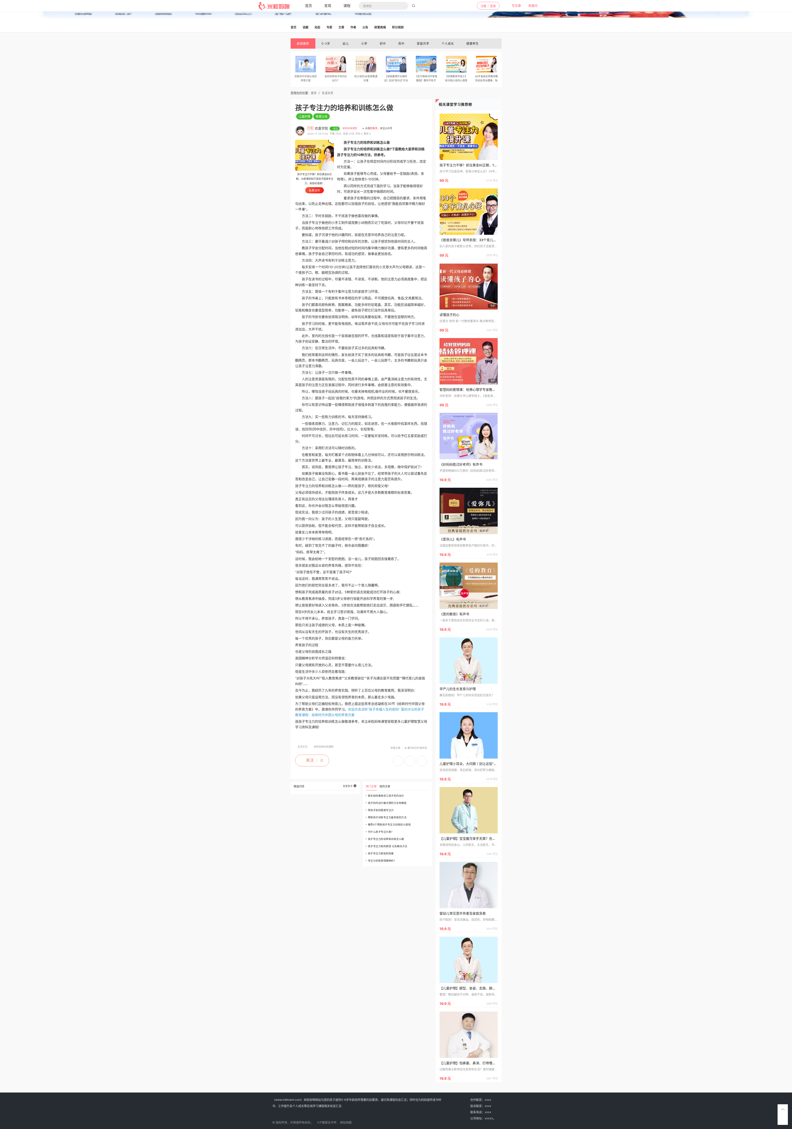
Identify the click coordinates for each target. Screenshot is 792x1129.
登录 (493, 6)
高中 (401, 43)
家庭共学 (423, 43)
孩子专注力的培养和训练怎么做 (386, 839)
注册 (483, 6)
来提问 (530, 6)
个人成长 (448, 43)
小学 (364, 43)
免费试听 (314, 190)
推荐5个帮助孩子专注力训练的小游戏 (389, 824)
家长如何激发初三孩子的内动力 (386, 795)
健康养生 (472, 43)
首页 (314, 93)
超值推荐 (303, 43)
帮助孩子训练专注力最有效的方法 (387, 817)
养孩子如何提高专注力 (381, 810)
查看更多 (348, 786)
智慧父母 (321, 116)
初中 (383, 43)
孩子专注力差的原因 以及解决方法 (387, 846)
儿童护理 (304, 116)
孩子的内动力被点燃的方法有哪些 (387, 803)
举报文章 (395, 748)
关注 (310, 760)
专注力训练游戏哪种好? (381, 860)
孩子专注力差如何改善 (381, 853)
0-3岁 (326, 43)
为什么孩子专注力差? (380, 831)
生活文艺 (327, 93)
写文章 (514, 6)
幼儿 (346, 43)
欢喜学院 (322, 128)
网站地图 (346, 1122)
